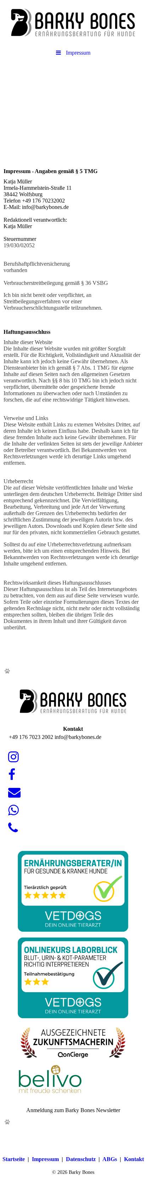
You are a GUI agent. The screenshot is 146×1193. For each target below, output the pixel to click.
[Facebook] (11, 775)
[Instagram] (13, 757)
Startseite (13, 1159)
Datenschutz (81, 1159)
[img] (73, 23)
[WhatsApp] (13, 810)
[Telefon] (12, 828)
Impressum (45, 1159)
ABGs (109, 1159)
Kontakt (134, 1159)
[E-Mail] (14, 793)
